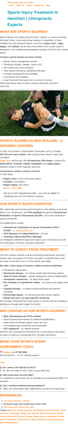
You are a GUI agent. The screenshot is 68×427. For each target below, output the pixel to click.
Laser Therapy (33, 413)
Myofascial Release (48, 413)
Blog (48, 5)
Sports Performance (54, 419)
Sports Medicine (38, 419)
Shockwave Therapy (55, 416)
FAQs (2, 362)
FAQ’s (29, 5)
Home (11, 5)
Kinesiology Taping (17, 413)
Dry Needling (38, 410)
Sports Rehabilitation (9, 423)
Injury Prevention (52, 410)
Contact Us (39, 5)
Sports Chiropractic (8, 419)
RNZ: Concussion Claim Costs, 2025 (19, 407)
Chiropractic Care (24, 410)
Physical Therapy (25, 416)
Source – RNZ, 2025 (12, 188)
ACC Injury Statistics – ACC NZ (17, 401)
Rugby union (5, 161)
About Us (20, 5)
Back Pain (11, 410)
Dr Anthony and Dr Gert (23, 231)
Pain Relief (12, 416)
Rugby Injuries (40, 416)
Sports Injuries (24, 419)
